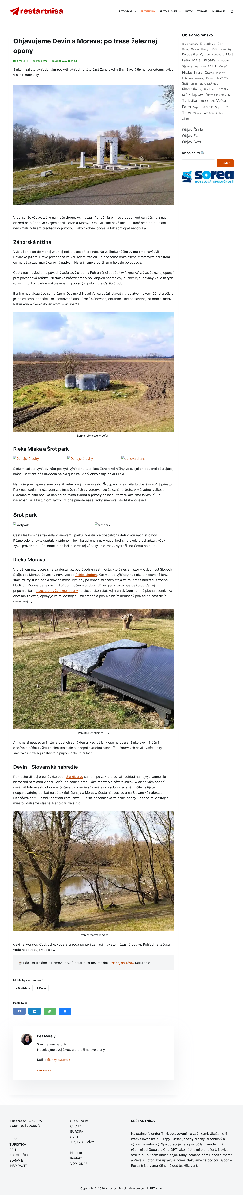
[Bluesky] (65, 1011)
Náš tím (76, 1153)
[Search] (232, 11)
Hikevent (190, 1165)
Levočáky (218, 54)
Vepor (196, 107)
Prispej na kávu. (122, 963)
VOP (73, 1164)
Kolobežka (190, 54)
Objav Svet (191, 142)
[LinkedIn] (34, 1011)
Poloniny (199, 78)
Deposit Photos (220, 1155)
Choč (214, 49)
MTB (212, 66)
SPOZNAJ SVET (168, 11)
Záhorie (197, 113)
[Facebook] (19, 1011)
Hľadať (225, 163)
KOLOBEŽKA (19, 1155)
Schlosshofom (86, 575)
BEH (12, 1150)
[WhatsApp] (50, 1011)
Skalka (194, 83)
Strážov (223, 89)
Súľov (186, 95)
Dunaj (72, 61)
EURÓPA (76, 1131)
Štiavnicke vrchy (216, 94)
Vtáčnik (207, 107)
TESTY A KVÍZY (82, 1142)
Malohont (200, 66)
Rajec (210, 78)
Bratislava (59, 61)
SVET (74, 1137)
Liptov (197, 94)
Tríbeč (203, 101)
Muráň (223, 66)
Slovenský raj (192, 89)
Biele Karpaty (190, 43)
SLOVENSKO (148, 11)
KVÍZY (189, 11)
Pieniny (220, 72)
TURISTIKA (17, 1144)
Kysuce (205, 54)
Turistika (189, 100)
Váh (213, 101)
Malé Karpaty (203, 60)
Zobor (219, 113)
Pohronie (187, 78)
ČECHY (75, 1126)
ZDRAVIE (202, 11)
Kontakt (76, 1158)
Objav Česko (193, 129)
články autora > (59, 1060)
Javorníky (226, 49)
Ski (230, 95)
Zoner (180, 1160)
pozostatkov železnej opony (57, 591)
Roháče (208, 113)
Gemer (195, 49)
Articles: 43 (44, 1070)
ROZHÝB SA (126, 11)
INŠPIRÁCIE (218, 11)
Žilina (186, 118)
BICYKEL (16, 1139)
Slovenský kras (209, 83)
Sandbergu (74, 777)
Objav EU (190, 135)
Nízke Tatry (192, 72)
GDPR (83, 1164)
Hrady (204, 49)
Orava (209, 72)
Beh (220, 44)
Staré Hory (210, 89)
